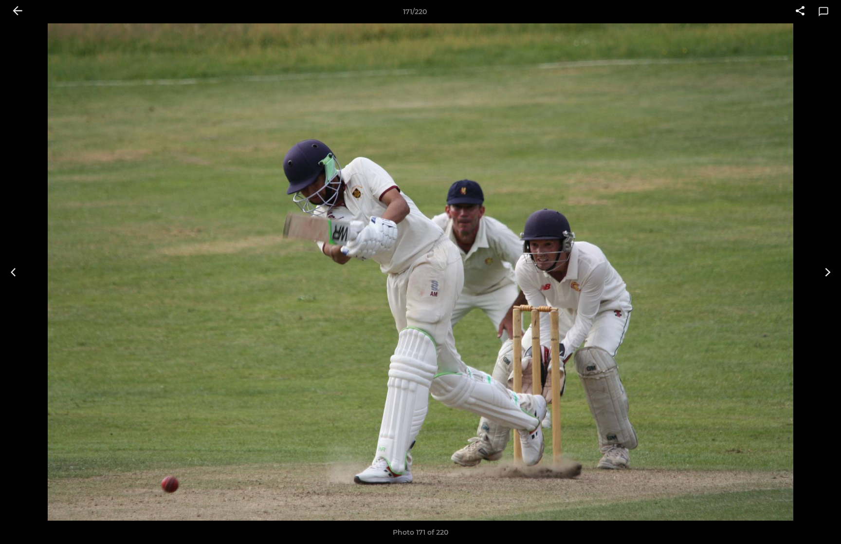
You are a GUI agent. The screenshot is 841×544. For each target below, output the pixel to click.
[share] (800, 12)
